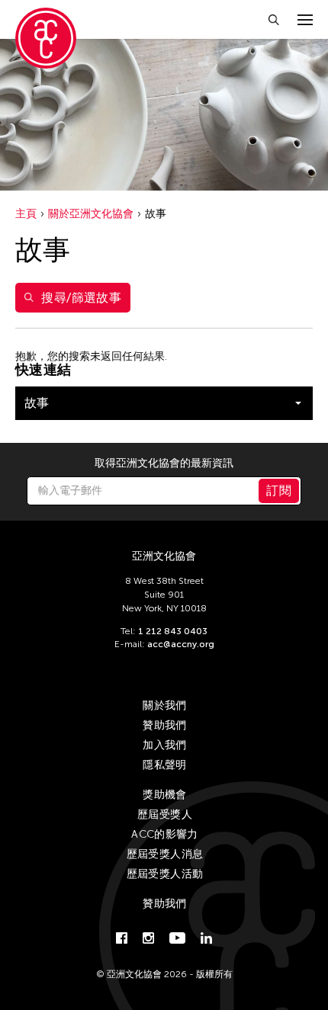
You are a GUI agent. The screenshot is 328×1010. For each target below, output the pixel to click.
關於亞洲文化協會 (90, 213)
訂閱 (278, 490)
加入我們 (164, 745)
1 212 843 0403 (172, 631)
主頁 (26, 213)
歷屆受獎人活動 (165, 873)
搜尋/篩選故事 (81, 297)
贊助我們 (164, 725)
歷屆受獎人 (164, 814)
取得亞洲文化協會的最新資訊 (164, 463)
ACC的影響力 (164, 834)
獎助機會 (164, 794)
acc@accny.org (180, 644)
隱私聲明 (164, 764)
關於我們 (164, 705)
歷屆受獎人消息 (165, 854)
